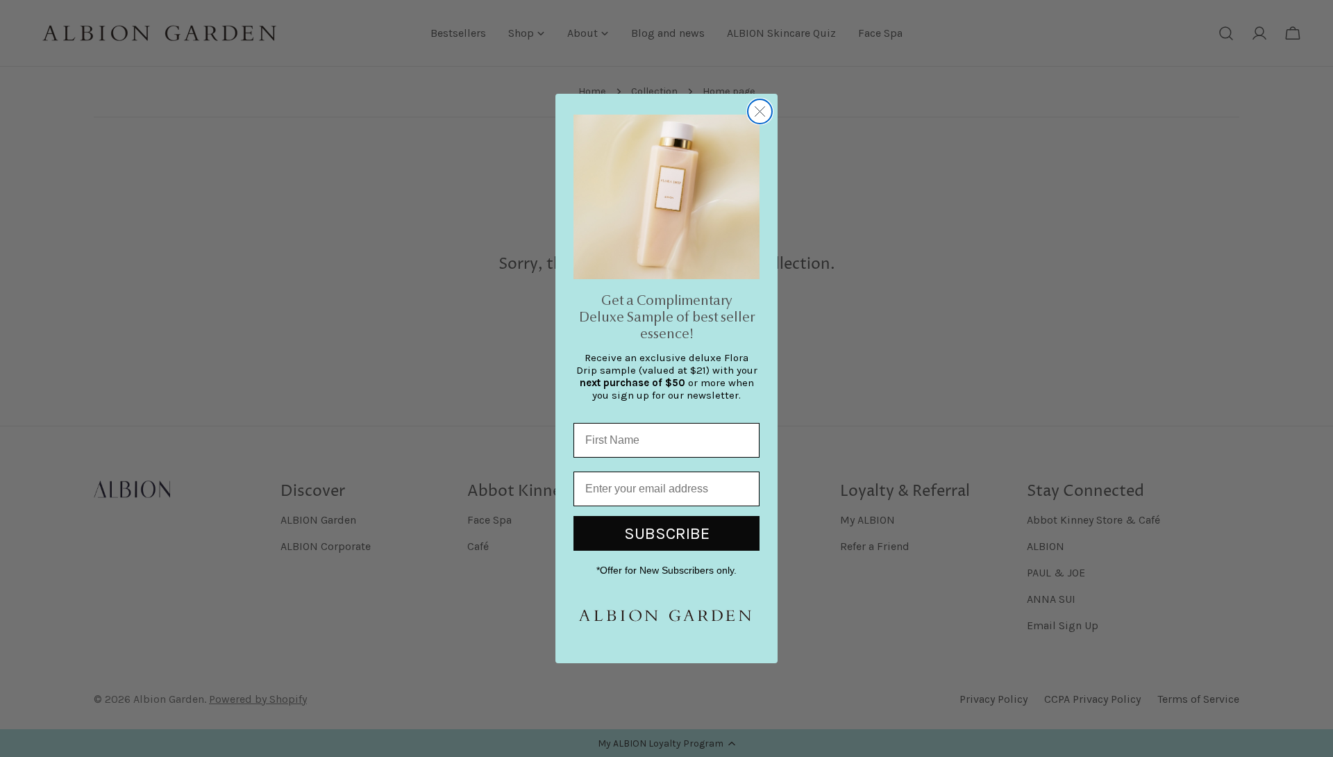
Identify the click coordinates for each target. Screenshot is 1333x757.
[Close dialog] (760, 111)
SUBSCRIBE (667, 533)
